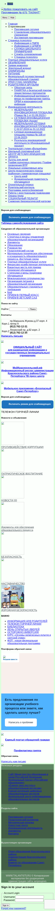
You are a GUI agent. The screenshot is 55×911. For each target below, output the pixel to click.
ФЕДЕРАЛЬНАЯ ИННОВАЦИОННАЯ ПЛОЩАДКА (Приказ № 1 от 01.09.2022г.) (33, 112)
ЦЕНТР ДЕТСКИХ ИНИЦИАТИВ (26, 154)
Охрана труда (16, 195)
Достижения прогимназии (28, 37)
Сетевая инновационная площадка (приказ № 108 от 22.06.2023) (30, 135)
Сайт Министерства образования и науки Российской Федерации (28, 775)
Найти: (5, 309)
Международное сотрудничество (25, 278)
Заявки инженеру (18, 65)
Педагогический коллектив (23, 819)
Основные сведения (19, 234)
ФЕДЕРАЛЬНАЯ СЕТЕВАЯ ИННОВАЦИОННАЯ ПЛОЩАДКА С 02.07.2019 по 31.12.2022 (33, 126)
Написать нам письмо (13, 761)
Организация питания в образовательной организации (24, 282)
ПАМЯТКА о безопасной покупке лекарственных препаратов (32, 91)
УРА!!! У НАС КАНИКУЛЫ (22, 82)
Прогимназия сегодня (26, 29)
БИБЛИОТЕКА (15, 626)
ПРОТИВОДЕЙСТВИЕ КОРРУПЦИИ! (22, 447)
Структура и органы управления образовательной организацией (25, 238)
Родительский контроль (21, 187)
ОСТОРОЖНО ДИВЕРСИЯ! (23, 632)
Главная (13, 23)
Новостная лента (18, 825)
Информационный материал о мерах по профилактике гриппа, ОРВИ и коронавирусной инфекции (32, 100)
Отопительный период (20, 184)
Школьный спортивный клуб (24, 151)
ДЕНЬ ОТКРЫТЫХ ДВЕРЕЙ (23, 629)
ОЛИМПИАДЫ (16, 71)
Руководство (14, 248)
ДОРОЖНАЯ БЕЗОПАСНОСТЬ (19, 610)
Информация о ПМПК (26, 43)
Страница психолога (19, 40)
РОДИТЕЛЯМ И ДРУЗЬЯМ (23, 84)
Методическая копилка (21, 822)
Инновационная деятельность (25, 107)
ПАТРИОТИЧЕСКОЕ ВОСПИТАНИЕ (22, 473)
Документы (13, 242)
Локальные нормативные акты (25, 168)
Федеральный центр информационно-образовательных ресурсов (29, 798)
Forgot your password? (13, 908)
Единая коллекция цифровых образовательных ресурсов (25, 792)
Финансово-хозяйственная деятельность (30, 264)
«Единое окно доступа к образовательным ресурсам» (25, 786)
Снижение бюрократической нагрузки (29, 201)
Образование (15, 245)
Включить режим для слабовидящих (29, 217)
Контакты (13, 833)
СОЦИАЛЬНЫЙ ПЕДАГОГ (23, 198)
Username (9, 897)
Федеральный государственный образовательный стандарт (26, 78)
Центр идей (20, 176)
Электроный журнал (19, 68)
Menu (4, 17)
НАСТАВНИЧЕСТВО (13, 583)
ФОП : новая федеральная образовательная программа (23, 642)
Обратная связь (23, 87)
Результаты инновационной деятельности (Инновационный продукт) (32, 143)
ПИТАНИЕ (14, 73)
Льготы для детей (18, 159)
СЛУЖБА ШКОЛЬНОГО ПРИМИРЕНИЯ (27, 50)
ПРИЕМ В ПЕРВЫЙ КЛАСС (23, 295)
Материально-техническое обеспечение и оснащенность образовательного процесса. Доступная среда (30, 256)
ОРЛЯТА (13, 157)
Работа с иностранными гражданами (29, 193)
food (9, 292)
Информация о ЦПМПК (27, 46)
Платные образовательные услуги (27, 60)
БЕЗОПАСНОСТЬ (11, 556)
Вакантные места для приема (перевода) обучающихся (24, 268)
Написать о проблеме (21, 722)
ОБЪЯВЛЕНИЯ (17, 62)
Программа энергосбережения (25, 190)
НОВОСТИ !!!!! (9, 500)
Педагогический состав (20, 250)
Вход (10, 3)
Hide (12, 17)
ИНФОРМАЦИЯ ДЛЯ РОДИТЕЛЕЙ (27, 621)
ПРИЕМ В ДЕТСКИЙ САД (22, 298)
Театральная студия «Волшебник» (27, 148)
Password (9, 900)
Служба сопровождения (28, 54)
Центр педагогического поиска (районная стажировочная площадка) (29, 172)
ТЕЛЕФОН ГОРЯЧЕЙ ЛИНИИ (24, 624)
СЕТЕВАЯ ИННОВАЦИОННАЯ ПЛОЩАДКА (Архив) (32, 119)
